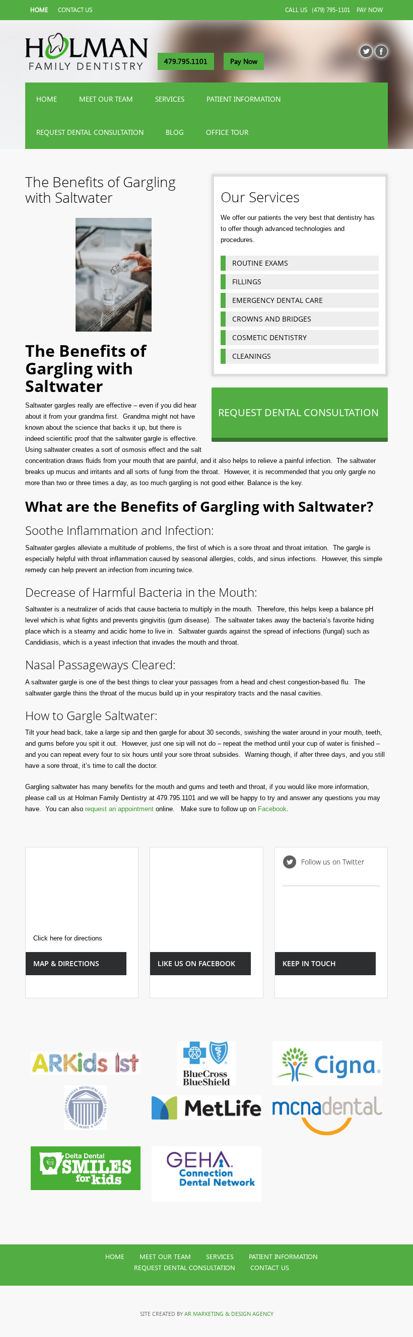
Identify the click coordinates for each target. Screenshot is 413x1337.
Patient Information (243, 99)
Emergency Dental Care (277, 300)
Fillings (246, 281)
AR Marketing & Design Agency (228, 1314)
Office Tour (227, 132)
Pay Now (370, 10)
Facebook (272, 809)
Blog (175, 132)
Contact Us (75, 10)
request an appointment (119, 809)
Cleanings (251, 356)
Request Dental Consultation (90, 132)
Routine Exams (260, 263)
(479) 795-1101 (331, 10)
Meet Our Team (106, 99)
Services (169, 99)
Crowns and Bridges (271, 319)
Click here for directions (67, 938)
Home (39, 10)
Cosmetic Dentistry (269, 337)
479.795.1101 (186, 61)
